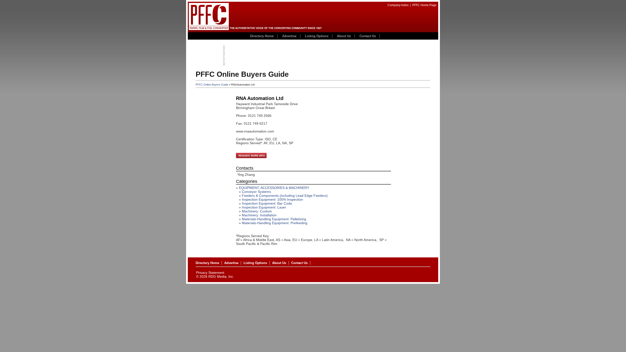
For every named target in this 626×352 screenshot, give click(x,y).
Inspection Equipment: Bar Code (267, 203)
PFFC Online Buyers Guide (212, 84)
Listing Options (316, 36)
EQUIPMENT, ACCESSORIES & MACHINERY (274, 188)
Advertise (289, 36)
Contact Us (367, 36)
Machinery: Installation (259, 215)
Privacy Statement (210, 273)
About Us (344, 36)
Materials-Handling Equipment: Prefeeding (274, 223)
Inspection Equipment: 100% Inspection (272, 199)
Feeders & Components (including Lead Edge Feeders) (285, 196)
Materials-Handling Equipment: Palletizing (274, 219)
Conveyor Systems (256, 192)
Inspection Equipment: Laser (264, 207)
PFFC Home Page (424, 5)
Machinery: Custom (257, 211)
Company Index (398, 5)
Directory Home (262, 36)
